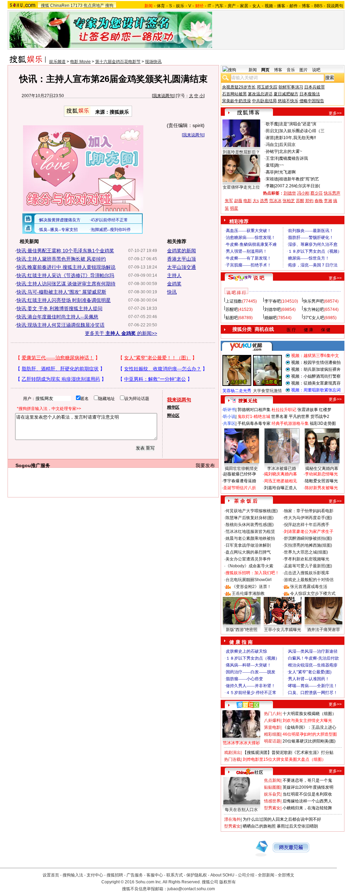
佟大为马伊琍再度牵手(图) (308, 517)
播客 (281, 5)
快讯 (172, 292)
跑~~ (279, 165)
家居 (244, 5)
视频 (269, 5)
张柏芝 (289, 200)
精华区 (173, 407)
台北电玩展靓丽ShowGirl (249, 579)
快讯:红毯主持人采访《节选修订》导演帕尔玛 (65, 275)
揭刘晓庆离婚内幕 (280, 474)
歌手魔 (272, 124)
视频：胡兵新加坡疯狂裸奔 (316, 369)
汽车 (219, 5)
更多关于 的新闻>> (121, 333)
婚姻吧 (270, 317)
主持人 (174, 275)
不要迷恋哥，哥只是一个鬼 (307, 780)
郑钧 (309, 200)
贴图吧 (232, 317)
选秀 (264, 200)
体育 (161, 5)
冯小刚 (303, 193)
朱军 (229, 200)
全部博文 (286, 875)
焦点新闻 (272, 780)
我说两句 (335, 5)
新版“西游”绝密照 (241, 629)
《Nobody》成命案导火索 (249, 566)
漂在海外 (232, 819)
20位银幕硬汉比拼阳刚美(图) (309, 741)
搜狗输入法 (73, 875)
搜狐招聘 (115, 875)
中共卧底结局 (264, 100)
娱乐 (180, 5)
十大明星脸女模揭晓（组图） (309, 713)
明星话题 (272, 741)
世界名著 (279, 416)
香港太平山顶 (181, 259)
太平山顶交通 (181, 267)
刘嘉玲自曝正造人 (280, 487)
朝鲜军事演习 (290, 87)
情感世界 (272, 801)
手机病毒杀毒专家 (254, 423)
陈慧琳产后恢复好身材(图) (250, 517)
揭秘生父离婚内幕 (321, 468)
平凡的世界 (299, 416)
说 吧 (258, 278)
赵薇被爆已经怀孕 (239, 474)
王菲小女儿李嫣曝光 (282, 629)
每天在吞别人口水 (241, 809)
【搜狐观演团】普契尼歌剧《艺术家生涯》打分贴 (288, 752)
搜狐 (45, 5)
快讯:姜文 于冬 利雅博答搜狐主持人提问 (59, 308)
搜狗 (109, 5)
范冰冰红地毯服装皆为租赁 (250, 531)
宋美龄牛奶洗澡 (236, 100)
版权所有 (227, 882)
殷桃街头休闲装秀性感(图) (250, 524)
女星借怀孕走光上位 (241, 187)
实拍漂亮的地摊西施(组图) (308, 545)
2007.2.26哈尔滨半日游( (297, 185)
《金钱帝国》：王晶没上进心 (309, 727)
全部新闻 (266, 875)
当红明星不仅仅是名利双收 (307, 794)
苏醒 (300, 200)
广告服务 (134, 875)
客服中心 (154, 875)
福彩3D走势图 (323, 423)
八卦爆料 (272, 720)
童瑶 (270, 165)
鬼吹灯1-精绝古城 (254, 416)
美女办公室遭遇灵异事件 (248, 559)
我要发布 (205, 465)
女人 (256, 5)
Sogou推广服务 (32, 465)
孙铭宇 (272, 151)
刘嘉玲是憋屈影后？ (241, 152)
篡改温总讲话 (260, 94)
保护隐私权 (196, 875)
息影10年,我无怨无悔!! (295, 137)
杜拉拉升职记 (284, 409)
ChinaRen (59, 5)
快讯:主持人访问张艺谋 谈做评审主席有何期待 (66, 283)
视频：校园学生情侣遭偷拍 (316, 362)
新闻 (253, 69)
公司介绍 (246, 875)
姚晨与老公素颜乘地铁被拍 (250, 538)
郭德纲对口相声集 (254, 409)
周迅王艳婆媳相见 (280, 480)
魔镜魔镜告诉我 (293, 158)
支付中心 (95, 875)
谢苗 (270, 137)
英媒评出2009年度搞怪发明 (308, 787)
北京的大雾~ (290, 151)
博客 (306, 5)
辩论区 (173, 415)
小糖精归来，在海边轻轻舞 (307, 808)
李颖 (270, 185)
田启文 (272, 130)
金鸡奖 (174, 283)
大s (256, 200)
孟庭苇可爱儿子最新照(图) (308, 566)
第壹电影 (272, 727)
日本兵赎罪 (314, 87)
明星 (234, 208)
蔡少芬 (316, 193)
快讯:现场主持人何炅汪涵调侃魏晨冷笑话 (60, 325)
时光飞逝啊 (285, 172)
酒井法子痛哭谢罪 (323, 629)
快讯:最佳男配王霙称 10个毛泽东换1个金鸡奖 (65, 250)
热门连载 (232, 759)
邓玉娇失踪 (267, 87)
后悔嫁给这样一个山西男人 (307, 801)
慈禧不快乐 (288, 100)
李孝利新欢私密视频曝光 (306, 559)
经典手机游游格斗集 (290, 423)
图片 (303, 69)
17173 (76, 5)
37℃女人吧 (313, 317)
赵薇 (238, 200)
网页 (265, 69)
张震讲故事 (307, 409)
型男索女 (272, 808)
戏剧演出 (232, 752)
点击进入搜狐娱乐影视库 (306, 572)
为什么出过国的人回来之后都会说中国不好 (282, 819)
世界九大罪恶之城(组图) (306, 552)
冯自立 (272, 144)
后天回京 (287, 144)
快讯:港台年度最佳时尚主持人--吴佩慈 (57, 316)
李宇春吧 (272, 301)
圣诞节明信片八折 (239, 487)
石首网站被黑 (234, 94)
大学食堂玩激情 (267, 390)
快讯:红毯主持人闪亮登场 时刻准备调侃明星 (63, 300)
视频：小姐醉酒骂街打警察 (316, 376)
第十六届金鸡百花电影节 (118, 61)
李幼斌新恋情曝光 (321, 474)
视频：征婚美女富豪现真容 (316, 383)
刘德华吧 (272, 309)
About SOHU (222, 875)
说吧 (316, 69)
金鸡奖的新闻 (181, 250)
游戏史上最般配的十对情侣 (308, 579)
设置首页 (51, 875)
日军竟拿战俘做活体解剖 (248, 545)
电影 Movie (80, 61)
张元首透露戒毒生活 (308, 586)
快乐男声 (332, 193)
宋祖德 (272, 179)
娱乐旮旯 (272, 794)
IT (209, 5)
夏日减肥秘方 (286, 94)
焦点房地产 (94, 5)
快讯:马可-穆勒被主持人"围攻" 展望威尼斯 (61, 292)
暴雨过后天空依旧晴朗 (297, 826)
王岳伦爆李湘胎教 (248, 593)
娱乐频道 (57, 61)
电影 (247, 200)
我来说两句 (163, 95)
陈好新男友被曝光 (321, 487)
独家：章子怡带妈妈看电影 (308, 510)
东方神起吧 (313, 309)
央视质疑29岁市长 (239, 87)
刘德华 (290, 193)
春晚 (319, 200)
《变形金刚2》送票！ (251, 586)
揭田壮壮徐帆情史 (241, 468)
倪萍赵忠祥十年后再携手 (306, 524)
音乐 (291, 69)
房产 (232, 5)
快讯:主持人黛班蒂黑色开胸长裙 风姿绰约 (61, 259)
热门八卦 (272, 713)
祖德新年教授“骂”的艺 (299, 179)
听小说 (229, 416)
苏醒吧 (232, 309)
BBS (318, 5)
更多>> (335, 113)
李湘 (328, 200)
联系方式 (174, 875)
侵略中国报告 (311, 100)
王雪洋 (272, 158)
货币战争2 (319, 416)
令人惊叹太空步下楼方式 (313, 593)
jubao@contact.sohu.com (191, 888)
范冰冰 (275, 200)
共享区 (229, 423)
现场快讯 (153, 61)
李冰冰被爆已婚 (281, 468)
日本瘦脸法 (309, 94)
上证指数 (234, 301)
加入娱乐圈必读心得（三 (301, 130)
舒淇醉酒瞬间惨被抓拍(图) (308, 538)
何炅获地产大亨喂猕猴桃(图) (252, 510)
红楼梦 (325, 409)
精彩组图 (272, 734)
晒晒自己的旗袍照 (259, 826)
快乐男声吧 (313, 301)
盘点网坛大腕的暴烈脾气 (248, 552)
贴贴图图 (272, 787)
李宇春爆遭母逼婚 (239, 480)
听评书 (229, 409)
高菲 (270, 172)
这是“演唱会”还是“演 (297, 124)
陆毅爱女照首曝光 (321, 480)
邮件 (293, 5)
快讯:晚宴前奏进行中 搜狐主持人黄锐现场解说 (66, 267)
